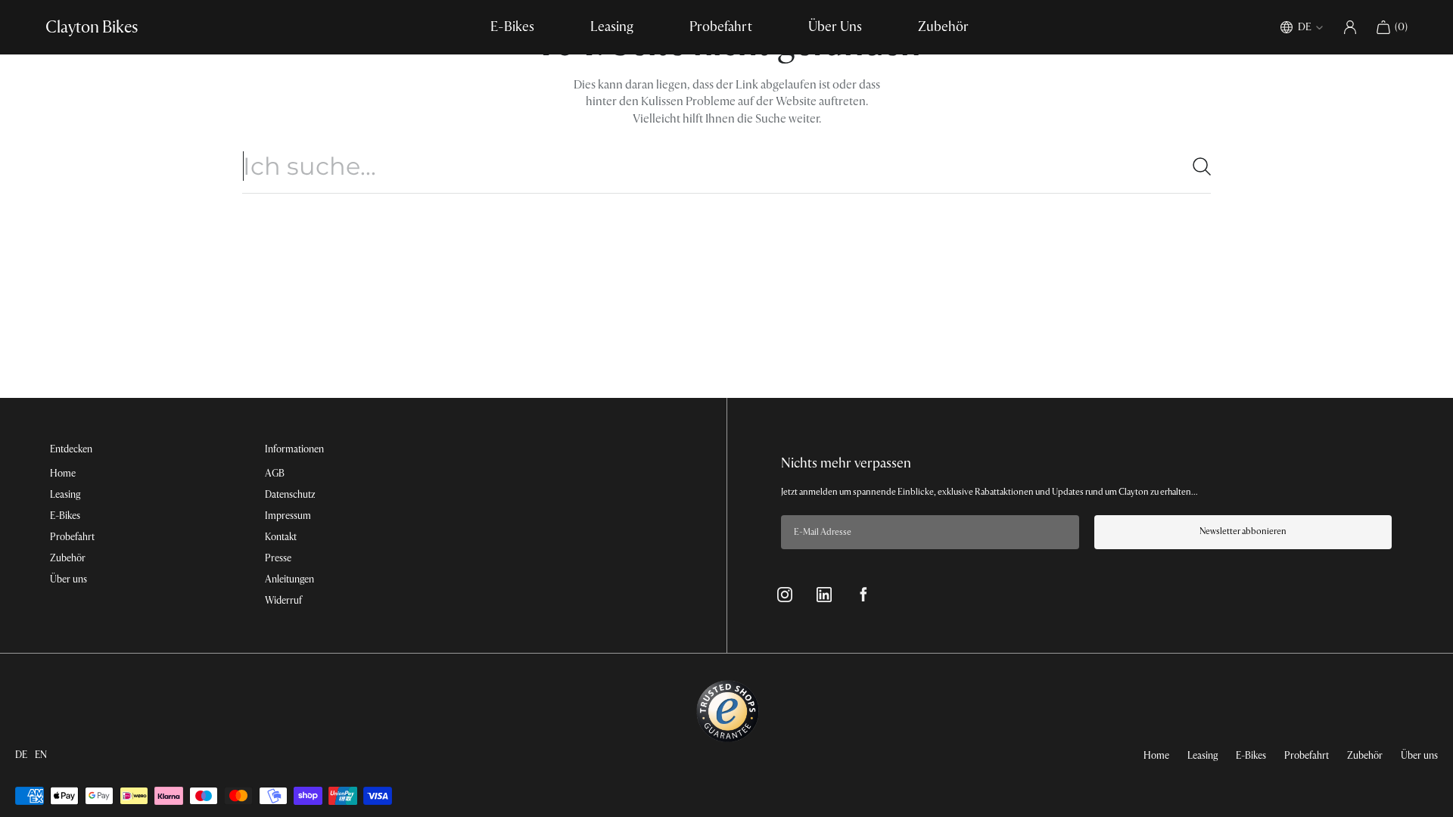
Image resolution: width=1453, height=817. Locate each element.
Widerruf (283, 601)
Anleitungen (289, 579)
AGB (275, 474)
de (21, 755)
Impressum (288, 516)
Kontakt (281, 537)
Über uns (68, 579)
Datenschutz (290, 495)
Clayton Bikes (91, 27)
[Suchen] (1196, 166)
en (41, 755)
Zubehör (943, 27)
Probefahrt (720, 27)
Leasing (611, 27)
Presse (278, 558)
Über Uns (835, 27)
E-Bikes (512, 27)
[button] (1392, 27)
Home (63, 474)
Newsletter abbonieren (1243, 531)
